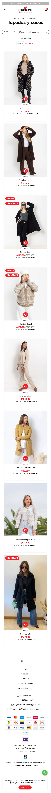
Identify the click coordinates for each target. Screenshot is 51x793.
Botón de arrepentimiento (27, 765)
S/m (19, 43)
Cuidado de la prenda (25, 688)
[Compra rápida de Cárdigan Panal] (25, 314)
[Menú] (5, 10)
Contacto (25, 679)
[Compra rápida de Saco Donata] (25, 624)
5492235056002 (27, 696)
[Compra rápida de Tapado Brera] (25, 242)
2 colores (25, 104)
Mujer (22, 19)
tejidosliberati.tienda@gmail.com (27, 705)
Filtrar (5, 32)
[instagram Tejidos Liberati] (22, 661)
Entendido (25, 787)
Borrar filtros (30, 44)
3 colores (25, 320)
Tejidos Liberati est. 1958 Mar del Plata (25, 3)
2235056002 (27, 700)
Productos (25, 674)
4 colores (25, 176)
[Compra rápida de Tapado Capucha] (25, 170)
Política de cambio (26, 684)
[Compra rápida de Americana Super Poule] (25, 530)
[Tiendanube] (25, 749)
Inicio (15, 19)
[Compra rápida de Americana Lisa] (25, 386)
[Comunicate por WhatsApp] (44, 772)
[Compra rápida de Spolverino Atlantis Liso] (25, 458)
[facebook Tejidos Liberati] (29, 661)
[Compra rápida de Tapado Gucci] (25, 99)
